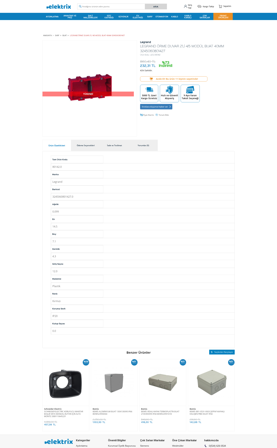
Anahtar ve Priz (69, 16)
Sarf (149, 16)
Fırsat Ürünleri (223, 16)
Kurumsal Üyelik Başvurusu (122, 445)
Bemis (96, 409)
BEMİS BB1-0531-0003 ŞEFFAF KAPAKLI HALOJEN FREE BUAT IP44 (207, 412)
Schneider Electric (53, 409)
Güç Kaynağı (109, 16)
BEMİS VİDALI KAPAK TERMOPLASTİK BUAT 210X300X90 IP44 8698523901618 (160, 412)
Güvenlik (123, 16)
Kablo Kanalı (188, 16)
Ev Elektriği (138, 16)
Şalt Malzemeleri (90, 16)
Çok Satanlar (205, 16)
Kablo (174, 16)
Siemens (144, 445)
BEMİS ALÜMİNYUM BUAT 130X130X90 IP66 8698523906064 (112, 412)
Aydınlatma (52, 16)
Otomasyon (161, 16)
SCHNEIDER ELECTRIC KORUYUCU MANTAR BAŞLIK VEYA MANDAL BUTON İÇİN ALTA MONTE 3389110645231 (63, 414)
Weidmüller (178, 445)
